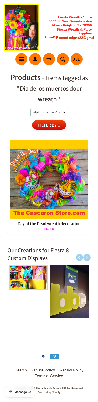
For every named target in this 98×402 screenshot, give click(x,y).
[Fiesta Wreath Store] (21, 27)
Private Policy (43, 370)
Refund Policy (71, 370)
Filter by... (49, 125)
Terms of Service (49, 376)
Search (21, 370)
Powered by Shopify (49, 392)
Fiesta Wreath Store (47, 388)
